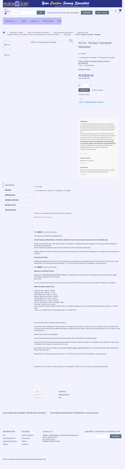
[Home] (16, 3)
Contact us (25, 444)
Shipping (24, 441)
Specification (10, 210)
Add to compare (84, 94)
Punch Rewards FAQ (9, 438)
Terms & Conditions (28, 435)
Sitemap (5, 444)
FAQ (4, 435)
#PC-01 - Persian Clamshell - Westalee (91, 102)
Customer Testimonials (10, 441)
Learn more (83, 153)
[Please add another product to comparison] (112, 10)
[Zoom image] (71, 41)
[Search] (41, 13)
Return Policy (10, 205)
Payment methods (12, 200)
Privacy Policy (26, 438)
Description (9, 185)
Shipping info (10, 195)
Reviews (8, 190)
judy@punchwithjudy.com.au (51, 441)
